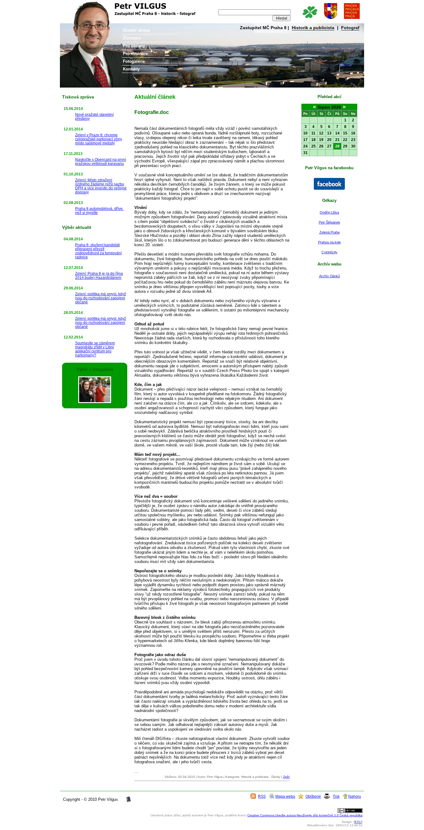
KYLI (358, 821)
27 (329, 146)
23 (353, 140)
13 (329, 133)
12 (321, 133)
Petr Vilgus (80, 4)
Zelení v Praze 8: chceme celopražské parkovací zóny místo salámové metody (98, 139)
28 (337, 146)
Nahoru (354, 796)
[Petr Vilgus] (329, 188)
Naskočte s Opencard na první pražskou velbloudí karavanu (100, 161)
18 (313, 140)
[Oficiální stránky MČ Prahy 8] (330, 19)
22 (345, 140)
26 (321, 146)
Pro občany (134, 45)
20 (329, 140)
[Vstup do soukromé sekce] (128, 801)
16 (353, 133)
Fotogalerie (134, 61)
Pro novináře (135, 53)
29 (345, 146)
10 (305, 133)
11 (313, 133)
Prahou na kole (329, 242)
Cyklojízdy (329, 252)
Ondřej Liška (329, 212)
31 (305, 153)
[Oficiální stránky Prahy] (351, 19)
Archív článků (329, 276)
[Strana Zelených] (309, 19)
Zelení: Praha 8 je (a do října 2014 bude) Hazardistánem (99, 275)
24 (305, 146)
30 (353, 146)
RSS (262, 796)
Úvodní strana (136, 30)
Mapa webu (285, 796)
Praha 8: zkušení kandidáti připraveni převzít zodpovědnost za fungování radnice (98, 251)
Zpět (286, 776)
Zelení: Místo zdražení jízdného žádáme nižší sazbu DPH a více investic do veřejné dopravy (101, 186)
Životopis (132, 38)
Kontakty (131, 69)
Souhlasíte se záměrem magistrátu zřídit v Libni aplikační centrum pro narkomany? (95, 349)
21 (337, 140)
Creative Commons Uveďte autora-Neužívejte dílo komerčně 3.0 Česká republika (305, 815)
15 (345, 133)
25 (313, 146)
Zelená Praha (329, 232)
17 (305, 140)
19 (321, 140)
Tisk (336, 796)
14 (337, 133)
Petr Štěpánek (329, 222)
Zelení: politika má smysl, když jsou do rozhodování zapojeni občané (100, 298)
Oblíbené (313, 796)
